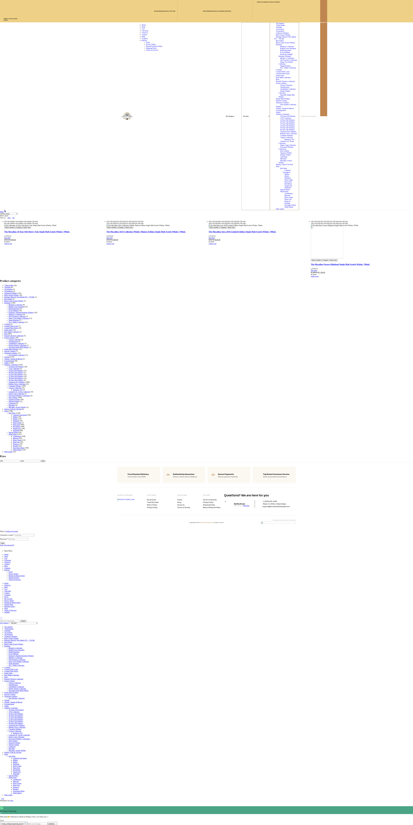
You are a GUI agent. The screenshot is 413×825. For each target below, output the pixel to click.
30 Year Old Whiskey (287, 128)
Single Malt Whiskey (283, 99)
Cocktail (279, 70)
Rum (277, 79)
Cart (5, 558)
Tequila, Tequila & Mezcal (285, 108)
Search (23, 621)
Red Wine (283, 168)
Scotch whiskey (281, 83)
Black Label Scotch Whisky (285, 43)
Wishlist (7, 612)
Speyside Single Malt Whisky (287, 96)
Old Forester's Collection (288, 60)
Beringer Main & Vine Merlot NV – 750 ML (285, 38)
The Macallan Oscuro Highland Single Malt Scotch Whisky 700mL (340, 264)
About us (7, 562)
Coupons (7, 568)
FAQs (11, 572)
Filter (43, 461)
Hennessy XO (289, 139)
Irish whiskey (284, 151)
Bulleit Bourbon (285, 50)
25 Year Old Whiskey (287, 126)
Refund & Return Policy (17, 576)
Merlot (286, 176)
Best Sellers (280, 41)
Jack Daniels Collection (288, 104)
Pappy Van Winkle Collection (286, 63)
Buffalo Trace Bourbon (288, 48)
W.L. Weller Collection (288, 68)
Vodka (278, 112)
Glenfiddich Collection (288, 89)
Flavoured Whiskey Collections (286, 148)
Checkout (7, 560)
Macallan (283, 159)
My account (8, 599)
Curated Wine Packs (283, 74)
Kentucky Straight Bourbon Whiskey (286, 55)
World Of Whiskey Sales (206, 522)
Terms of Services (15, 580)
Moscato (287, 195)
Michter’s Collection (287, 58)
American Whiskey (282, 33)
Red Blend (288, 184)
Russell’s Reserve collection (285, 81)
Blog (6, 566)
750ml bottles (280, 25)
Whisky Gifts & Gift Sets (284, 164)
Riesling (287, 203)
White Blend (288, 207)
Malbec (287, 174)
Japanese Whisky (286, 153)
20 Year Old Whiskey (287, 122)
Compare (19, 227)
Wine (277, 166)
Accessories (280, 29)
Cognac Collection (286, 137)
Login (2, 543)
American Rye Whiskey (288, 132)
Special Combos (281, 101)
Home (6, 554)
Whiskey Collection (282, 114)
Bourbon (279, 45)
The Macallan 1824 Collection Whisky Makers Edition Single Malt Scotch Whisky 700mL (146, 232)
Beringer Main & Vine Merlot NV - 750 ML (19, 297)
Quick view (26, 227)
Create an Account (11, 531)
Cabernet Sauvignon (287, 171)
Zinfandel (287, 188)
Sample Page (8, 604)
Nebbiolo (287, 178)
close (11, 800)
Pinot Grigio (288, 180)
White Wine (284, 191)
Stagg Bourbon (285, 66)
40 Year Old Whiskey (287, 130)
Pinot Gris (287, 199)
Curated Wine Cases (283, 72)
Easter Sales (280, 75)
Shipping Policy (14, 578)
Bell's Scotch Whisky (283, 35)
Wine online (280, 209)
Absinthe (279, 27)
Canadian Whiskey (286, 135)
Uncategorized (281, 110)
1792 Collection (285, 118)
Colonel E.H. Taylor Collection (286, 142)
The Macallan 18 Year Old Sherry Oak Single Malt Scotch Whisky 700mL (37, 232)
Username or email (7, 535)
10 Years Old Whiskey (287, 116)
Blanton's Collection (287, 46)
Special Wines (285, 190)
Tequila (278, 106)
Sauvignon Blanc (290, 205)
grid (9, 218)
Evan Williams (285, 52)
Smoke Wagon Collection (284, 92)
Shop (6, 556)
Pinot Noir (288, 182)
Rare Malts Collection (283, 77)
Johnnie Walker (285, 155)
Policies (7, 570)
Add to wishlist (9, 227)
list (13, 218)
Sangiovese (288, 186)
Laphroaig (283, 157)
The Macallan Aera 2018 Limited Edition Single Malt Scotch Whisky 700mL (242, 232)
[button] (8, 244)
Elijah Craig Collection (288, 145)
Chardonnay (288, 193)
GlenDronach (284, 87)
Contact (7, 564)
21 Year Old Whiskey (287, 124)
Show (2, 216)
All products (280, 31)
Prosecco (287, 201)
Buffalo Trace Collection (288, 133)
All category (280, 23)
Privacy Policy (13, 574)
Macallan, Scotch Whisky (285, 161)
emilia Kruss (239, 504)
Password (4, 539)
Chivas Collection (286, 85)
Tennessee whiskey (282, 103)
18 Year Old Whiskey (287, 120)
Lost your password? (7, 545)
